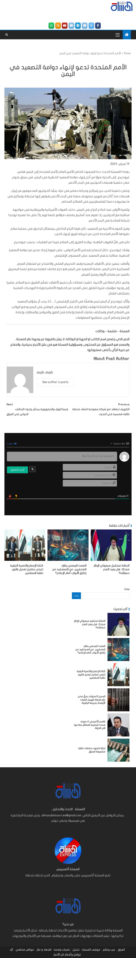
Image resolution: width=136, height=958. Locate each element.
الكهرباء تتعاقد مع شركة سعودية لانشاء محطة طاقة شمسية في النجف (100, 409)
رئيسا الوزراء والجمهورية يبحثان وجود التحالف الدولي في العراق (37, 409)
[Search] (6, 34)
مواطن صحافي (25, 949)
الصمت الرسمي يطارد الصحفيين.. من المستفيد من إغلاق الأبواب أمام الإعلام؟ (69, 569)
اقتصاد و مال (43, 949)
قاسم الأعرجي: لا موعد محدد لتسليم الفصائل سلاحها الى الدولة (89, 724)
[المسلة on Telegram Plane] (78, 25)
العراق (121, 949)
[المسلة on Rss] (58, 25)
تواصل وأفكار (73, 954)
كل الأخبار (59, 954)
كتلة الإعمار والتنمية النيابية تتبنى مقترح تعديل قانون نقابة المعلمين (26, 569)
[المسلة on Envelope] (84, 25)
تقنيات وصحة (62, 949)
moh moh (45, 372)
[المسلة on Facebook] (98, 25)
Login (10, 443)
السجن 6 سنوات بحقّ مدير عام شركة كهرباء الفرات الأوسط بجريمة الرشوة (91, 699)
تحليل (76, 949)
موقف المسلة (91, 949)
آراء (11, 949)
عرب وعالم (109, 949)
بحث (126, 589)
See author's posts (55, 382)
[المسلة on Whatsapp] (51, 25)
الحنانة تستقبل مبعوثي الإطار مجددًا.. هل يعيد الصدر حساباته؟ (111, 569)
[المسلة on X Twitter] (91, 25)
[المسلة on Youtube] (64, 25)
